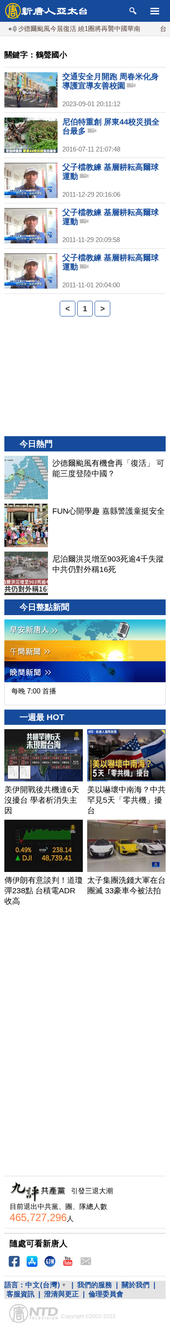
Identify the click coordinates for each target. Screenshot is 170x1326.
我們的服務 (94, 1285)
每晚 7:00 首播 (33, 691)
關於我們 (136, 1285)
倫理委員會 (105, 1294)
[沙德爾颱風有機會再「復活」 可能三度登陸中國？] (26, 477)
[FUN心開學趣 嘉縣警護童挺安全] (26, 525)
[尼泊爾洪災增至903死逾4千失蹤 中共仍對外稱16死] (26, 573)
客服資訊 (20, 1294)
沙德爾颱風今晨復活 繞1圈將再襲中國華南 (69, 28)
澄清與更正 (61, 1294)
